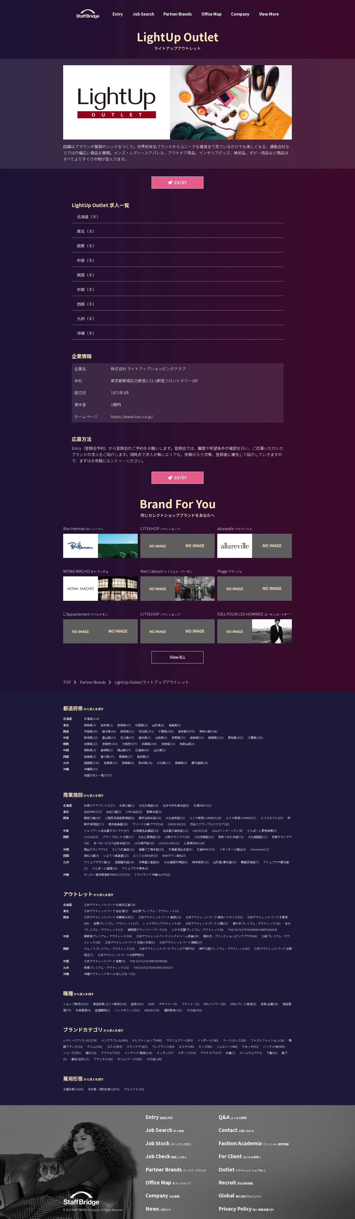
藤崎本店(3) (154, 811)
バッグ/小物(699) (274, 1046)
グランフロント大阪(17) (118, 837)
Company (240, 14)
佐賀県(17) (110, 763)
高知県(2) (143, 756)
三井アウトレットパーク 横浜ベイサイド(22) (214, 917)
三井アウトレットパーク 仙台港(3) (106, 911)
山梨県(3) (161, 737)
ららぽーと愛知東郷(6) (262, 830)
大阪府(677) (129, 744)
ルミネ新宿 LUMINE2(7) (241, 818)
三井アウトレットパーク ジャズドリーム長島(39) (167, 936)
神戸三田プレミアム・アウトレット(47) (224, 948)
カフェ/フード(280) (129, 1059)
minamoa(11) (259, 849)
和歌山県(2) (187, 744)
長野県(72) (179, 737)
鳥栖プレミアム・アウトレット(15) (106, 967)
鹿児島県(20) (200, 763)
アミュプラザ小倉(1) (97, 862)
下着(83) (271, 1053)
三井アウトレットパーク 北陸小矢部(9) (130, 942)
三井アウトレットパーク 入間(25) (206, 923)
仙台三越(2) (113, 811)
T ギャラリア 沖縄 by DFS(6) (152, 874)
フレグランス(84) (163, 1046)
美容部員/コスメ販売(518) (110, 1004)
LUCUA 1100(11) (169, 843)
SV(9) (151, 1004)
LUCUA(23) (91, 837)
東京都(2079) (186, 731)
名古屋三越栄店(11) (175, 830)
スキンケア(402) (137, 1046)
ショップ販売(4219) (76, 1004)
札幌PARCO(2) (203, 805)
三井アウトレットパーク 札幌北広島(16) (109, 904)
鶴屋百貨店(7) (250, 862)
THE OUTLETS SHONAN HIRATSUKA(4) (252, 929)
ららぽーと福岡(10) (104, 868)
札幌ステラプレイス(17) (99, 805)
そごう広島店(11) (123, 849)
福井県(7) (145, 737)
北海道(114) (91, 718)
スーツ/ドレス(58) (234, 1040)
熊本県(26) (145, 763)
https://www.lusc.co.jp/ (132, 416)
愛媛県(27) (126, 756)
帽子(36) (91, 1053)
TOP (67, 682)
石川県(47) (127, 737)
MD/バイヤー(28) (215, 1004)
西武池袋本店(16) (150, 818)
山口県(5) (160, 750)
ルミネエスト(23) (272, 818)
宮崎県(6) (181, 763)
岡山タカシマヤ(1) (96, 849)
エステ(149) (186, 1046)
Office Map (211, 14)
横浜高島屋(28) (118, 824)
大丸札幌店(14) (148, 805)
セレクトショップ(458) (147, 1040)
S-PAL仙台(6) (134, 811)
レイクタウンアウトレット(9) (162, 923)
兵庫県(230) (149, 744)
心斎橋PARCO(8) (194, 843)
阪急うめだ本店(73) (231, 837)
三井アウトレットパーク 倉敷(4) (104, 961)
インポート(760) (207, 1040)
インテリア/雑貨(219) (138, 1053)
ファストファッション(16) (267, 1040)
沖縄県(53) (91, 769)
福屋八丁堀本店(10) (151, 849)
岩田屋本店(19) (124, 862)
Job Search (143, 14)
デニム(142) (94, 1046)
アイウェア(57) (110, 1053)
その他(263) (194, 1010)
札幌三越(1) (126, 805)
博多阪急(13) (200, 862)
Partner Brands (177, 14)
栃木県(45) (109, 731)
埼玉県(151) (146, 731)
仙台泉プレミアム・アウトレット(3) (156, 911)
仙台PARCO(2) (93, 811)
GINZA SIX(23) (177, 824)
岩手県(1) (107, 725)
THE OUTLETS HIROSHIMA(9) (148, 961)
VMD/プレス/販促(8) (243, 1004)
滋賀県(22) (91, 744)
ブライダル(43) (103, 1059)
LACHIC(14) (200, 830)
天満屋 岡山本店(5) (180, 849)
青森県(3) (90, 725)
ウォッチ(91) (250, 1046)
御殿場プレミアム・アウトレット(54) (108, 936)
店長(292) (137, 1004)
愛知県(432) (235, 737)
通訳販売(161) (173, 1010)
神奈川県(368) (208, 731)
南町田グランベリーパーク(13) (147, 929)
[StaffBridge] (88, 14)
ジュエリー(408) (227, 1046)
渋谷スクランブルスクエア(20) (209, 824)
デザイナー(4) (168, 1004)
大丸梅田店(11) (257, 837)
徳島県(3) (90, 756)
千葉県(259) (166, 731)
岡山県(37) (124, 750)
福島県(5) (175, 725)
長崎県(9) (128, 763)
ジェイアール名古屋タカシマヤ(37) (106, 830)
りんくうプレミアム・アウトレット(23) (109, 948)
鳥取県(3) (90, 750)
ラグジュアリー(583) (179, 1040)
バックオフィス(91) (127, 1010)
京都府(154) (109, 744)
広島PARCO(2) (206, 849)
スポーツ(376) (187, 1053)
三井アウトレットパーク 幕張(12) (159, 917)
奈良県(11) (168, 744)
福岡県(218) (91, 763)
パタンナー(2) (190, 1004)
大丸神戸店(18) (144, 843)
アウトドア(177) (210, 1053)
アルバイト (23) (134, 1089)
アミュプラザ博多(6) (135, 868)
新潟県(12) (91, 737)
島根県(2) (107, 750)
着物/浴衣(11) (80, 1059)
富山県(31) (109, 737)
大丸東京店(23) (175, 818)
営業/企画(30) (269, 1004)
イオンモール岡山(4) (232, 849)
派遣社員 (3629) (73, 1089)
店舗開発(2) (102, 1010)
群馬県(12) (127, 731)
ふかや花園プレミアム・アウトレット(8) (197, 929)
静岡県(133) (215, 737)
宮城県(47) (124, 725)
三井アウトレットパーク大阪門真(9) (121, 955)
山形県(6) (158, 725)
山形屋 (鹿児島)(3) (224, 862)
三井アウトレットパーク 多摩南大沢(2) (109, 917)
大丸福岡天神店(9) (176, 862)
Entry (118, 14)
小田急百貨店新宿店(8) (119, 818)
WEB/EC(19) (152, 1010)
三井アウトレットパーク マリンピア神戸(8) (167, 948)
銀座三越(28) (92, 818)
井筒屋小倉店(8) (149, 862)
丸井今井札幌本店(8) (176, 805)
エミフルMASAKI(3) (145, 855)
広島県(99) (142, 750)
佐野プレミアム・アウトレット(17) (116, 923)
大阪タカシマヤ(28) (177, 837)
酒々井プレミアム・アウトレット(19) (256, 923)
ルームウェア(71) (251, 1053)
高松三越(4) (91, 855)
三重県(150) (255, 737)
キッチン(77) (165, 1053)
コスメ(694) (114, 1046)
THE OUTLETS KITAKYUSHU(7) (153, 967)
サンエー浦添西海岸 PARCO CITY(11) (107, 874)
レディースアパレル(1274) (80, 1040)
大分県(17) (163, 763)
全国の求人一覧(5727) (98, 775)
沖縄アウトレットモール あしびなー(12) (109, 974)
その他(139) (154, 1059)
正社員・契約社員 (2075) (104, 1089)
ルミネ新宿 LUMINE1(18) (205, 818)
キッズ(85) (205, 1046)
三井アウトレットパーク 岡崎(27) (180, 942)
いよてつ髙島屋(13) (116, 855)
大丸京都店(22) (204, 837)
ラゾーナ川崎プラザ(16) (147, 824)
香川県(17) (107, 756)
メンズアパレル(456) (114, 1040)
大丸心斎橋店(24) (149, 837)
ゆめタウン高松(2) (174, 855)
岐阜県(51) (197, 737)
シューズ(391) (72, 1053)
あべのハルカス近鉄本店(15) (112, 843)
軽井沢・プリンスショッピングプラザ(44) (230, 936)
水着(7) (230, 1053)
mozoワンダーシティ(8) (227, 830)
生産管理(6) (83, 1010)
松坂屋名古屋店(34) (146, 830)
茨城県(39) (91, 731)
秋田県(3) (141, 725)
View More (269, 14)
